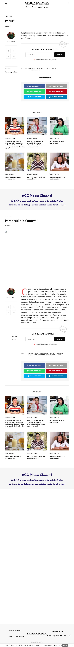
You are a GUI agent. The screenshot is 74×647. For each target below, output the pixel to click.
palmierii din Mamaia (39, 354)
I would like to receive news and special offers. (46, 59)
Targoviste (59, 354)
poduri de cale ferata (34, 69)
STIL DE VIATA (8, 16)
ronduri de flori (50, 354)
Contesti (52, 353)
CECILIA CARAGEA (11, 41)
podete (48, 68)
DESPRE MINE (20, 636)
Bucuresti (31, 353)
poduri (54, 68)
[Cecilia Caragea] (37, 3)
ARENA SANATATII (54, 138)
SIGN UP (59, 54)
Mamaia (31, 354)
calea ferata (32, 68)
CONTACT (10, 636)
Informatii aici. (57, 645)
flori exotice (59, 353)
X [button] (72, 645)
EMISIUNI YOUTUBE (10, 138)
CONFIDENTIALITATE (14, 631)
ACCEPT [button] (65, 645)
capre (36, 353)
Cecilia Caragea (41, 68)
